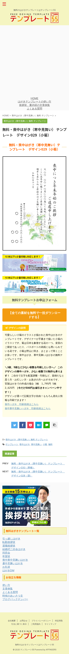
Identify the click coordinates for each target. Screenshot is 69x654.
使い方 (6, 585)
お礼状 (6, 566)
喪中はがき (24, 444)
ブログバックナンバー (15, 599)
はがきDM (8, 570)
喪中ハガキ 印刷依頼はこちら (22, 404)
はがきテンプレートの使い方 (34, 101)
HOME (34, 98)
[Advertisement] (34, 61)
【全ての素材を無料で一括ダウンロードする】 (34, 315)
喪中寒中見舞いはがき (15, 559)
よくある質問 (34, 108)
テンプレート (12, 444)
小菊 (45, 444)
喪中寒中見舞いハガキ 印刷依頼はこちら (28, 408)
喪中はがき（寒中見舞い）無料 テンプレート (27, 439)
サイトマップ (50, 624)
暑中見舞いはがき (12, 563)
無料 (50, 444)
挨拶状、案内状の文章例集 (34, 105)
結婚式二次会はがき (14, 549)
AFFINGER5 (51, 649)
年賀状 (6, 556)
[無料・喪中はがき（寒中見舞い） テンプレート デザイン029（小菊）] (38, 425)
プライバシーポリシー (41, 620)
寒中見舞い (36, 444)
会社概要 (12, 620)
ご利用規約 (35, 624)
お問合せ (23, 620)
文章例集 (7, 588)
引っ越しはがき (11, 538)
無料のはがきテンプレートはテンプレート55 (34, 644)
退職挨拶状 (8, 545)
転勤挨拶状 (8, 542)
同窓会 (6, 552)
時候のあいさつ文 (12, 595)
